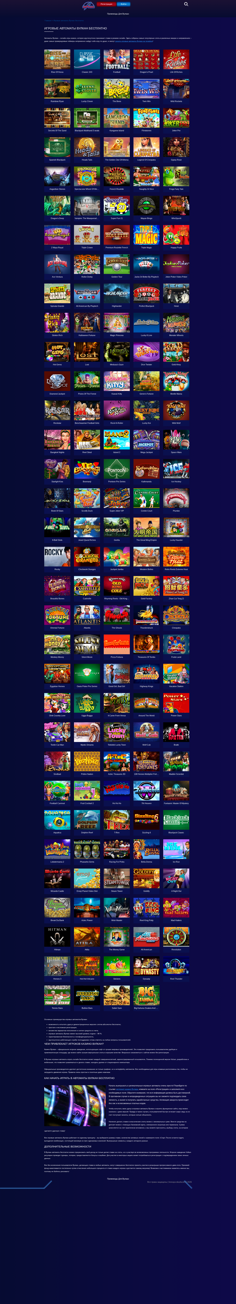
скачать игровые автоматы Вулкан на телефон (134, 41)
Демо (57, 66)
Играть (62, 72)
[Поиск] (185, 3)
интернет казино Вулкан (127, 1089)
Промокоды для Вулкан (118, 14)
